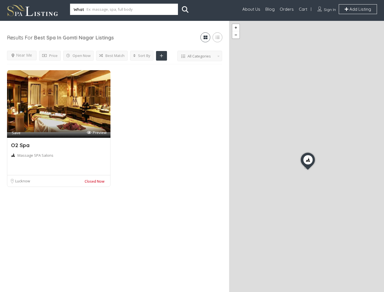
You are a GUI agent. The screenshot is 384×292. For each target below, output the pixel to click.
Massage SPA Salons (35, 155)
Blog (270, 9)
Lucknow (22, 180)
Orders (287, 9)
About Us (251, 9)
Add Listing (359, 9)
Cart (303, 9)
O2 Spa (20, 145)
